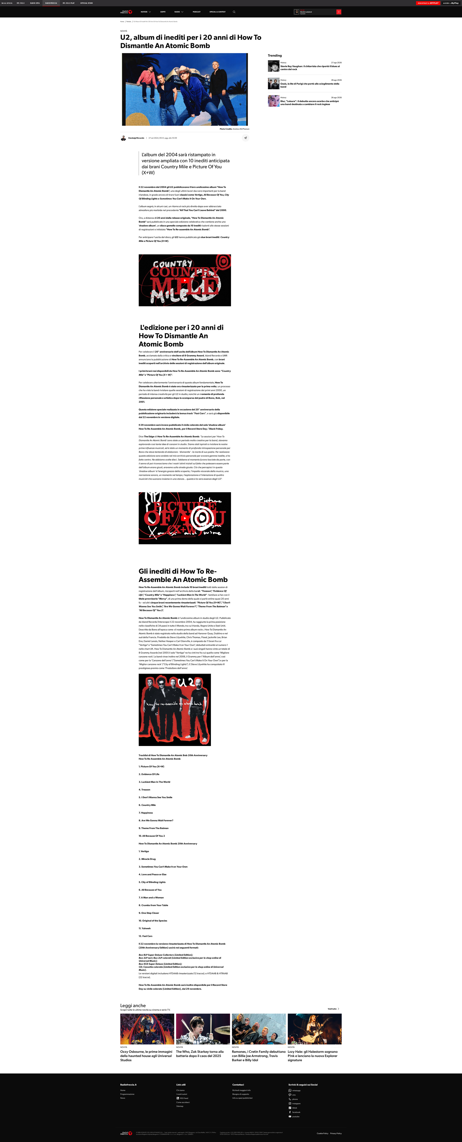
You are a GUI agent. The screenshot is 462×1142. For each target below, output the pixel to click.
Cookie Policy (322, 1133)
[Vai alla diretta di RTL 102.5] (338, 12)
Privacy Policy (336, 1133)
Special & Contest (217, 12)
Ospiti (162, 12)
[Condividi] (245, 137)
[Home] (126, 12)
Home (122, 21)
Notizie (144, 12)
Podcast (196, 12)
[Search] (234, 11)
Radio (177, 12)
